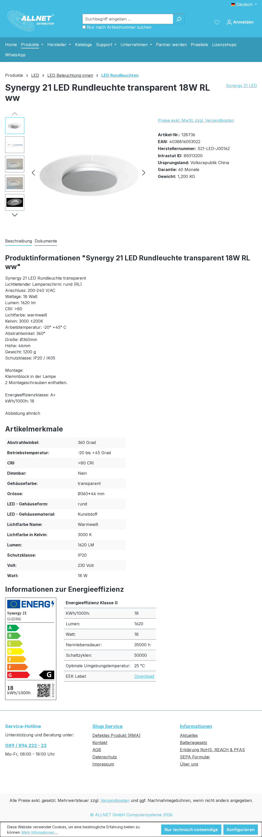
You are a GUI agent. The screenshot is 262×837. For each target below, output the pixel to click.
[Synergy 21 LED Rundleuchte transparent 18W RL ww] (88, 172)
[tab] (18, 241)
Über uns (189, 764)
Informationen (196, 726)
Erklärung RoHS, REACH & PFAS (212, 749)
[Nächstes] (144, 172)
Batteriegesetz (193, 742)
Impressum (103, 764)
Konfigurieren (241, 829)
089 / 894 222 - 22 (26, 745)
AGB (96, 749)
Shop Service (107, 726)
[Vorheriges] (33, 172)
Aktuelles (189, 735)
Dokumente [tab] (46, 240)
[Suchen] (179, 19)
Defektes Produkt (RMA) (116, 735)
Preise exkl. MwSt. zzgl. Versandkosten (196, 120)
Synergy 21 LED (241, 85)
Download (144, 676)
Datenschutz (104, 756)
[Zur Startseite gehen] (30, 21)
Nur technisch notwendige (191, 829)
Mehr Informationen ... (40, 832)
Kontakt (99, 742)
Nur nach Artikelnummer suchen (119, 27)
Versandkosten (115, 800)
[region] (76, 172)
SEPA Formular (195, 756)
